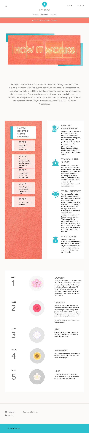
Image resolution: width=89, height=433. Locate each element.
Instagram (11, 412)
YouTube (11, 415)
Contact (53, 14)
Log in (70, 6)
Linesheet (44, 14)
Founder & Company (30, 412)
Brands (35, 14)
